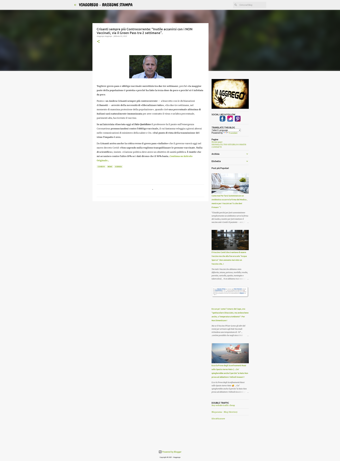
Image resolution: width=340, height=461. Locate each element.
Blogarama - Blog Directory (224, 412)
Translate (233, 133)
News (110, 166)
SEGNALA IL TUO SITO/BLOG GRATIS (229, 144)
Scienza (118, 166)
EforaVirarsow (218, 418)
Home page (217, 142)
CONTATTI (217, 147)
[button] (98, 41)
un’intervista (107, 124)
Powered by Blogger (171, 452)
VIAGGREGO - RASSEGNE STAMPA (106, 5)
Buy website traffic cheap (223, 405)
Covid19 (101, 166)
